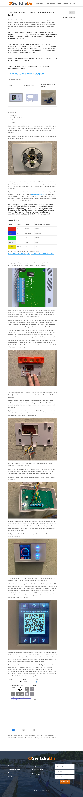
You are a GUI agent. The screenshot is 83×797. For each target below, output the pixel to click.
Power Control (39, 3)
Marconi (59, 3)
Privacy (34, 766)
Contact (65, 3)
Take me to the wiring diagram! (26, 73)
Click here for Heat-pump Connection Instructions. (31, 253)
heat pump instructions (38, 194)
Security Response (37, 769)
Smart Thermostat (50, 3)
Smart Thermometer (14, 769)
